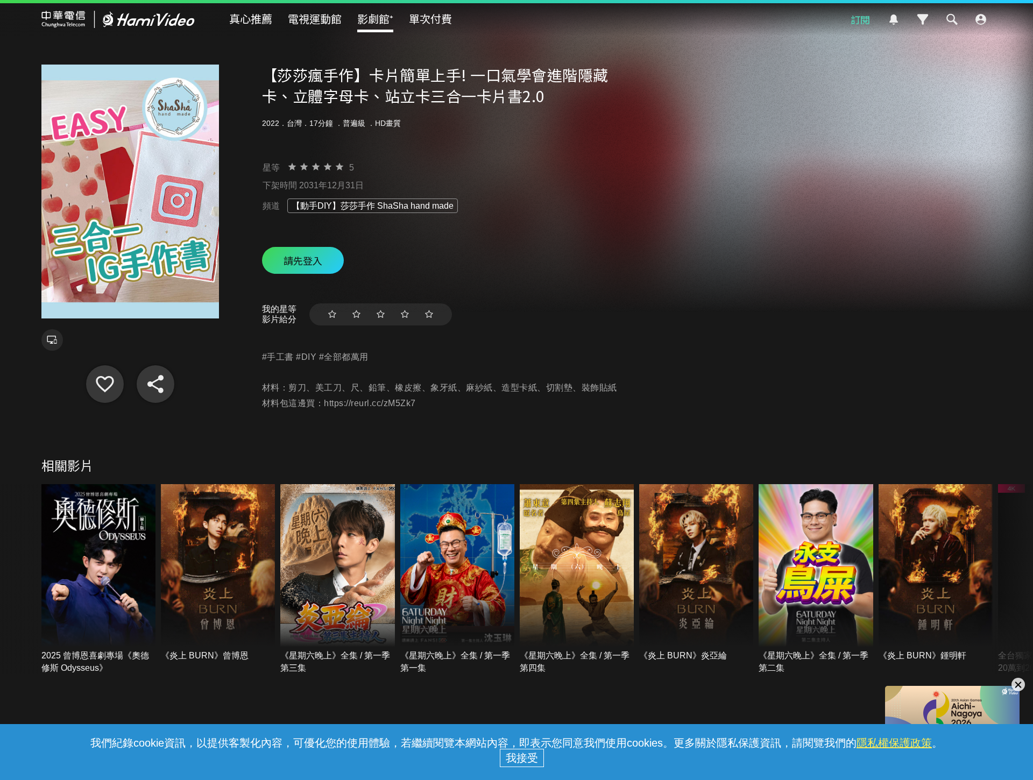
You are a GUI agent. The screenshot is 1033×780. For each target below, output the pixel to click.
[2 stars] (356, 314)
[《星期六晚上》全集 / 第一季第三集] (337, 579)
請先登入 (303, 260)
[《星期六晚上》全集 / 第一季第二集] (816, 579)
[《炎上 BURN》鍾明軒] (936, 573)
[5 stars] (429, 314)
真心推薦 (250, 18)
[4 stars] (405, 314)
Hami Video (118, 19)
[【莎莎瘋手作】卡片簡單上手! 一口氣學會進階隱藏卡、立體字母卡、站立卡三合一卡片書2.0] (105, 384)
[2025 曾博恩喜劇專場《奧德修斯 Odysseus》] (98, 579)
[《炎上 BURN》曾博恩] (218, 573)
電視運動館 (315, 18)
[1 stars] (332, 314)
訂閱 (860, 19)
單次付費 (430, 18)
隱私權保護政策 (894, 743)
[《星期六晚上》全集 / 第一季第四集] (577, 579)
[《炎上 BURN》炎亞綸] (696, 573)
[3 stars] (381, 314)
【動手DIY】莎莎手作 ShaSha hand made (373, 205)
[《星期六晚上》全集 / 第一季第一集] (457, 579)
